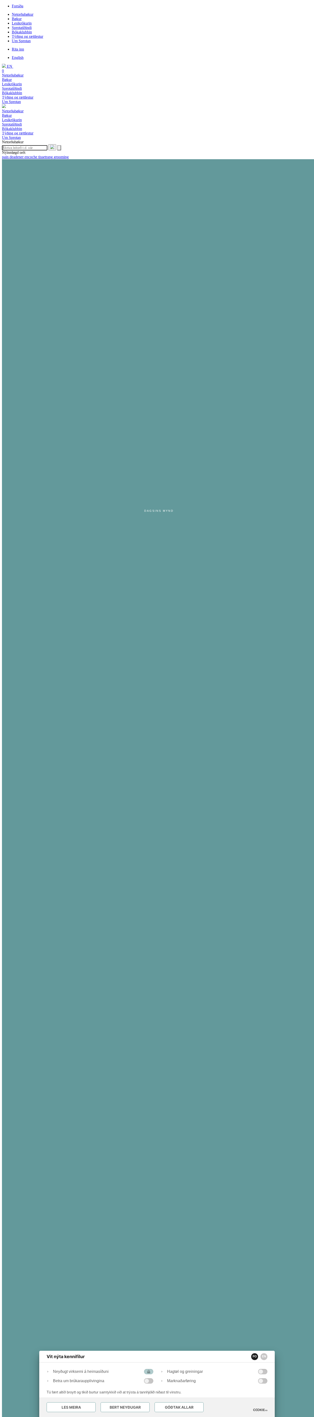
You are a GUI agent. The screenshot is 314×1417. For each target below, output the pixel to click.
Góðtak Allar (179, 1407)
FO (255, 1356)
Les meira (71, 1407)
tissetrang (46, 157)
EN (264, 1356)
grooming (61, 157)
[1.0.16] (260, 1410)
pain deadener (13, 157)
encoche (31, 157)
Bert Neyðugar (125, 1407)
